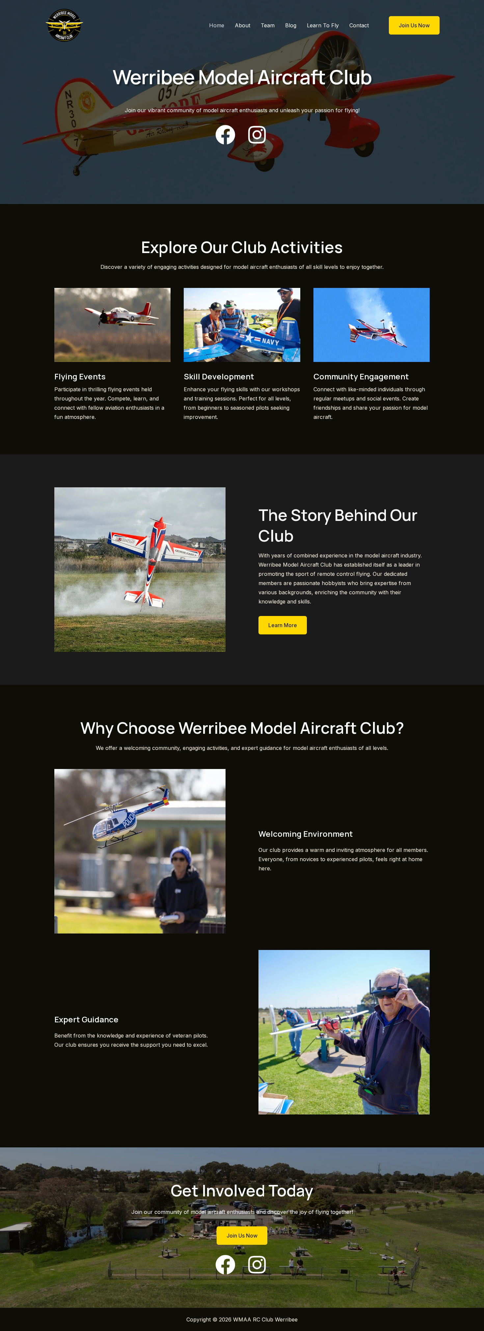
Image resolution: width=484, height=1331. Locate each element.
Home (216, 25)
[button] (410, 25)
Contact (359, 25)
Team (268, 25)
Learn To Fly (323, 25)
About (242, 25)
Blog (290, 25)
